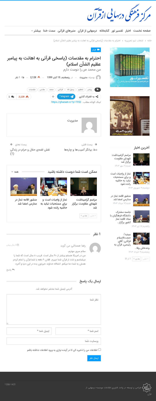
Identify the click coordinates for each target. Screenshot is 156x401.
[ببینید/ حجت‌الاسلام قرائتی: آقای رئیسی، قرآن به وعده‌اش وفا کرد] (141, 239)
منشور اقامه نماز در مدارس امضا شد (121, 197)
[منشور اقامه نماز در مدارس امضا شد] (23, 187)
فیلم (94, 50)
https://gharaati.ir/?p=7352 (66, 102)
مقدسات (32, 89)
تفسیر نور (117, 30)
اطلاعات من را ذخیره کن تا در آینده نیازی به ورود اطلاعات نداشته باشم (62, 350)
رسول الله (70, 89)
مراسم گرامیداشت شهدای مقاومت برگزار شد (121, 158)
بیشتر (37, 30)
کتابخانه (104, 30)
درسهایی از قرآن (87, 30)
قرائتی (60, 89)
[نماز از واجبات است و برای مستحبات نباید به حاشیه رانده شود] (53, 187)
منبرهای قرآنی (66, 30)
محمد (51, 89)
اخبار (128, 30)
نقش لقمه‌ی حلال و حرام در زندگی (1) (30, 151)
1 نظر (18, 77)
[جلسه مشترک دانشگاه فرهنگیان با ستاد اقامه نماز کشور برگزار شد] (141, 216)
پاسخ (9, 270)
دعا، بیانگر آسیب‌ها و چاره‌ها (80, 149)
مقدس (42, 89)
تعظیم (80, 89)
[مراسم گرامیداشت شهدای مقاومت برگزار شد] (83, 187)
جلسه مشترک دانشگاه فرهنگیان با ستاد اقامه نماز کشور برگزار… (120, 217)
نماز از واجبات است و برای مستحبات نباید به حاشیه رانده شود (121, 179)
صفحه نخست (142, 30)
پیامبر (90, 89)
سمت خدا (49, 30)
